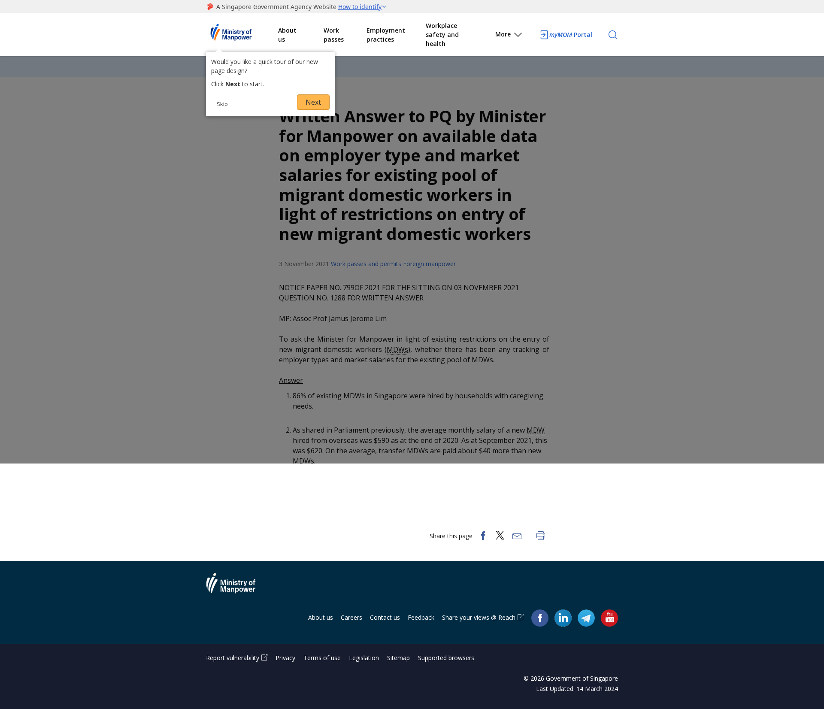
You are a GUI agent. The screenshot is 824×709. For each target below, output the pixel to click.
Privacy (285, 658)
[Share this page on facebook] (482, 536)
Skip (222, 104)
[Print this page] (540, 536)
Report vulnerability (232, 658)
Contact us (385, 617)
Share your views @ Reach (478, 617)
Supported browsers (446, 658)
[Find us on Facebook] (539, 618)
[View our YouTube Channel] (609, 618)
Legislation (364, 658)
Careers (351, 617)
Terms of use (322, 658)
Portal (570, 34)
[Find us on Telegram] (586, 618)
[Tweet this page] (500, 536)
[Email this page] (517, 536)
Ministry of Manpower (237, 588)
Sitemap (398, 658)
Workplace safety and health (442, 34)
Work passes (334, 34)
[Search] (613, 35)
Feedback (421, 617)
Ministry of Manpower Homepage (242, 35)
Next (313, 102)
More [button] (503, 34)
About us (287, 34)
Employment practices (386, 34)
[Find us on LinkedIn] (563, 618)
